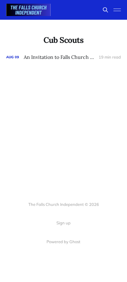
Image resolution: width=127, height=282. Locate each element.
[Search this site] (105, 9)
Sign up (63, 222)
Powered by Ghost (63, 241)
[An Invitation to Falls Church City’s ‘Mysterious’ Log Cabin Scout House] (63, 57)
